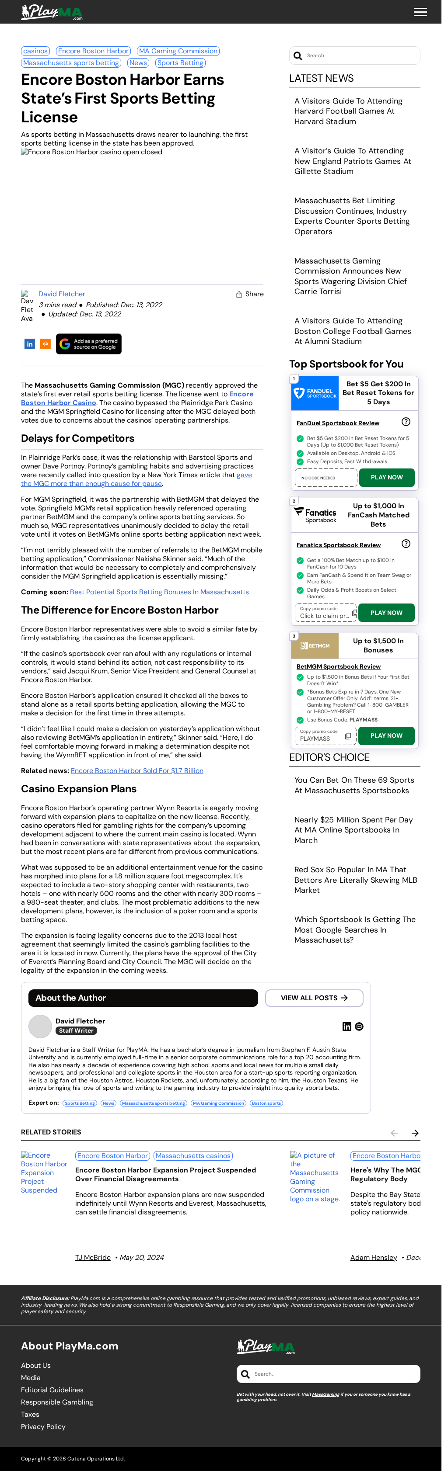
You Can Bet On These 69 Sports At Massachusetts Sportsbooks (354, 785)
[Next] (415, 1133)
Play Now (387, 477)
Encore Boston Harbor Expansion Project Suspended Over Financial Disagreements (165, 1174)
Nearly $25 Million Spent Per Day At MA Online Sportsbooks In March (353, 830)
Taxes (30, 1414)
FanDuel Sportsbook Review (338, 423)
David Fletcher (61, 293)
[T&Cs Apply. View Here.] (406, 421)
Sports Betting (180, 62)
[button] (420, 12)
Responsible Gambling (57, 1402)
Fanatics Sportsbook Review (339, 545)
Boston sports (266, 1103)
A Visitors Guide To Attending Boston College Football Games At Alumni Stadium (352, 331)
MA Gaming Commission (178, 50)
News (138, 62)
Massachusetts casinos (193, 1155)
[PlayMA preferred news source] (89, 343)
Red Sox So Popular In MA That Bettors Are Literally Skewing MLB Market (356, 879)
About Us (36, 1365)
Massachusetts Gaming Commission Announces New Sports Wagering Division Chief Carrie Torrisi (350, 276)
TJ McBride (93, 1257)
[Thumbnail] (44, 1173)
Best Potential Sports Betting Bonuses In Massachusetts (159, 592)
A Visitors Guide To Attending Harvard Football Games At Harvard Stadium (348, 111)
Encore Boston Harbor (93, 50)
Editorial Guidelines (52, 1390)
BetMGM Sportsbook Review (339, 666)
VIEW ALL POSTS (309, 997)
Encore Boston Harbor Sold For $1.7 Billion (137, 770)
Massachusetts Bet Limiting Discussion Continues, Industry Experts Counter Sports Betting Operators (352, 215)
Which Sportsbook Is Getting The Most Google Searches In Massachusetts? (355, 929)
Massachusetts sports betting (71, 62)
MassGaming (326, 1394)
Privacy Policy (43, 1426)
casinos (35, 50)
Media (31, 1377)
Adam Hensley (373, 1257)
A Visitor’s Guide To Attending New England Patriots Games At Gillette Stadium (352, 161)
